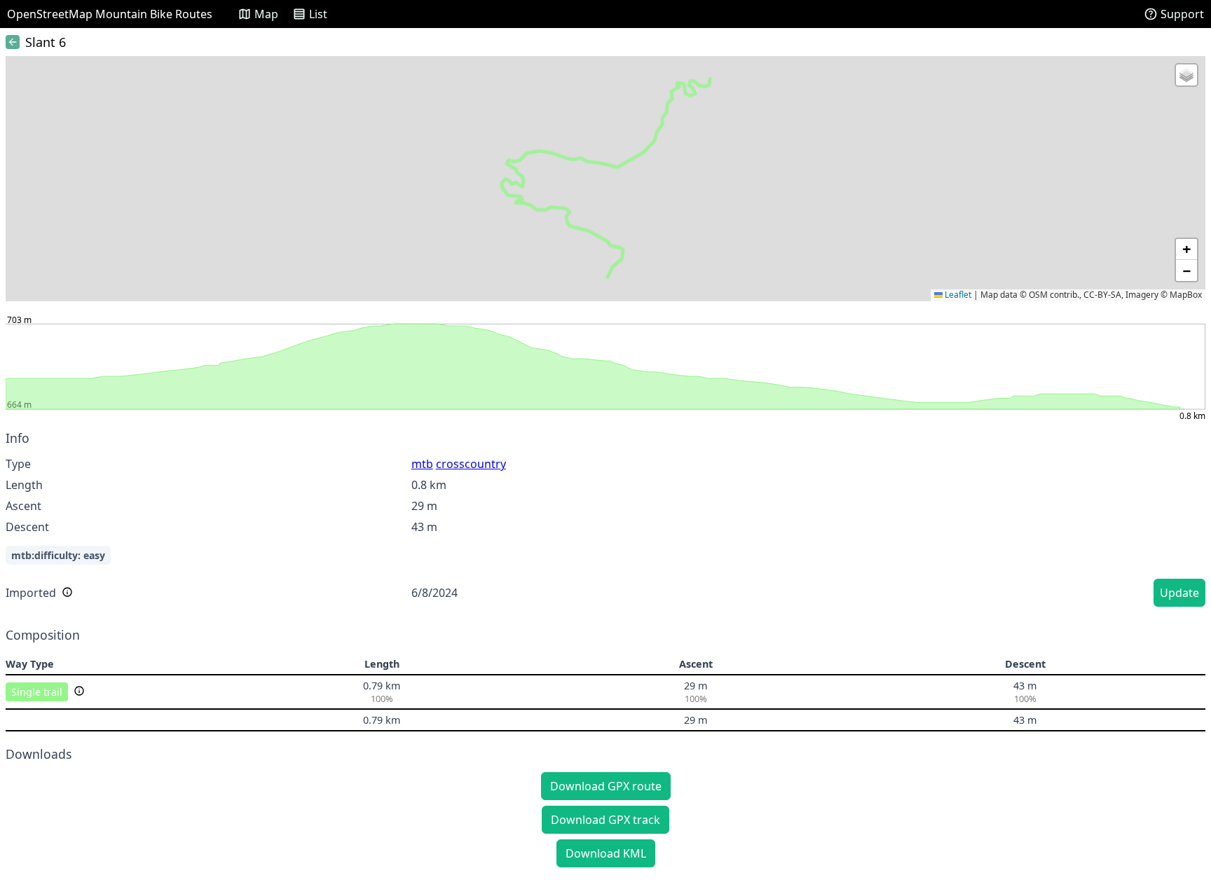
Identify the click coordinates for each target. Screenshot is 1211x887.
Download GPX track (605, 819)
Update (1179, 592)
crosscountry (471, 464)
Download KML (606, 853)
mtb (422, 464)
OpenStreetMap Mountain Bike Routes (109, 14)
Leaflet (957, 295)
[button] (1186, 74)
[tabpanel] (605, 520)
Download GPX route (606, 786)
